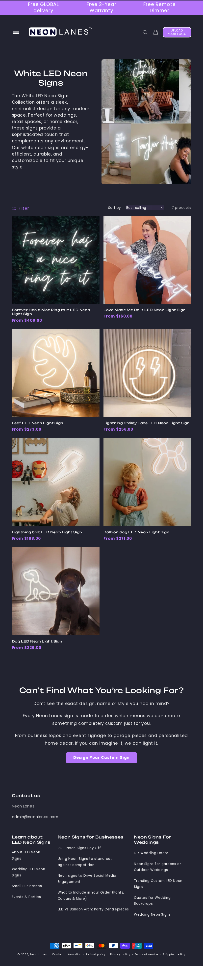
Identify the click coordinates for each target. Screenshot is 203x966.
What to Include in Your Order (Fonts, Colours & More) (91, 895)
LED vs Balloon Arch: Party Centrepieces (93, 909)
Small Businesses (27, 886)
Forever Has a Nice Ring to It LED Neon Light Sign (51, 312)
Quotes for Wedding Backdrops (152, 900)
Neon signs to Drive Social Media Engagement (87, 878)
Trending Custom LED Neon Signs (158, 883)
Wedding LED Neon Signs (28, 872)
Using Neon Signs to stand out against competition (85, 861)
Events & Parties (26, 897)
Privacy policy (120, 954)
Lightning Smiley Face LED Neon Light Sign (146, 423)
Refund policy (96, 954)
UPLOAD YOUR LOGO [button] (176, 32)
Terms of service (146, 954)
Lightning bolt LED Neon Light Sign (47, 532)
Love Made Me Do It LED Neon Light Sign (144, 310)
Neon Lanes (23, 806)
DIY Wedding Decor (151, 853)
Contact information (67, 954)
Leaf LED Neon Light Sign (37, 423)
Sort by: (115, 207)
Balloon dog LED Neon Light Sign (136, 532)
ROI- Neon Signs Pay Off (79, 848)
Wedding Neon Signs (152, 914)
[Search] (145, 32)
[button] (16, 32)
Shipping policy (174, 954)
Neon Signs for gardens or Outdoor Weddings (157, 867)
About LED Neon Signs (26, 855)
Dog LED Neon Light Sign (37, 641)
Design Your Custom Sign (101, 757)
